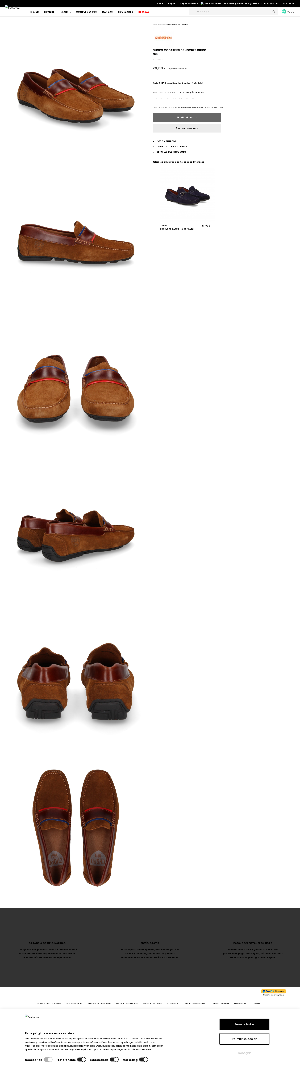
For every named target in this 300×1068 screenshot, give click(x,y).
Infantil (65, 12)
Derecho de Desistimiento (196, 1003)
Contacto (288, 3)
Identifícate (271, 3)
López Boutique (189, 4)
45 (193, 98)
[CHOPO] (163, 37)
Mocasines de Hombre (177, 25)
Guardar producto (187, 128)
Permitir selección (244, 1039)
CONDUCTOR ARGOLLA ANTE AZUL (177, 229)
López (171, 4)
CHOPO (164, 225)
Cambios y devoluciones (49, 1003)
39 (155, 98)
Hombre (49, 12)
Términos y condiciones (99, 1003)
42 (174, 98)
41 (168, 98)
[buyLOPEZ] (12, 10)
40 (161, 98)
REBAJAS (143, 12)
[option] (76, 96)
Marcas (107, 12)
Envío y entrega (221, 1003)
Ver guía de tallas (194, 92)
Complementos (86, 12)
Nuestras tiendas (74, 1003)
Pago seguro (240, 1003)
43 (180, 98)
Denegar (244, 1053)
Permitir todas (244, 1024)
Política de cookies (152, 1003)
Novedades (125, 12)
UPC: (155, 59)
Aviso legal (173, 1003)
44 (186, 98)
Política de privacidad (127, 1003)
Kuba (160, 4)
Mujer (34, 12)
